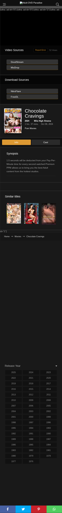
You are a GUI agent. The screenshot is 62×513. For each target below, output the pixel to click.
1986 (13, 445)
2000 (31, 417)
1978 (48, 456)
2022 (13, 378)
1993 (48, 428)
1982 (31, 450)
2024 (27, 121)
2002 (48, 411)
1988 (31, 439)
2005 (48, 406)
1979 (31, 456)
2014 (48, 389)
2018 (31, 383)
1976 (31, 461)
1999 (48, 417)
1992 (13, 433)
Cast (45, 142)
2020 (48, 378)
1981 (48, 450)
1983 (13, 450)
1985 (31, 445)
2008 (48, 400)
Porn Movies (30, 128)
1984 (48, 445)
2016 (13, 389)
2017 (48, 383)
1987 (48, 439)
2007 (13, 406)
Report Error (40, 50)
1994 (31, 428)
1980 (13, 456)
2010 (13, 400)
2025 (13, 372)
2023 (48, 372)
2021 (31, 378)
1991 (31, 433)
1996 (48, 422)
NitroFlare (15, 91)
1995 (13, 428)
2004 (13, 411)
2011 (48, 394)
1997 (31, 422)
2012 (31, 394)
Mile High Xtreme (42, 121)
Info (16, 142)
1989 (13, 439)
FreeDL (14, 97)
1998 (13, 422)
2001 (13, 417)
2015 (31, 389)
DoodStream (17, 62)
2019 (13, 383)
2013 (13, 394)
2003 (31, 411)
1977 (13, 461)
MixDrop (14, 67)
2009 (31, 400)
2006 (31, 406)
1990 (48, 433)
